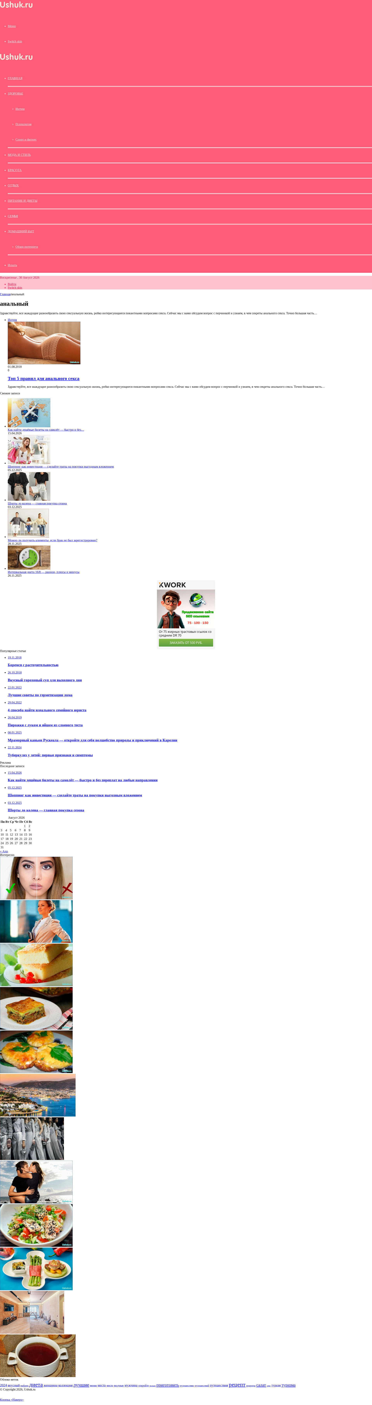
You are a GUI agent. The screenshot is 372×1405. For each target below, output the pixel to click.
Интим (20, 109)
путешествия (219, 1385)
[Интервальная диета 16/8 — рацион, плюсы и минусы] (29, 568)
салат (261, 1385)
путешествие (187, 1385)
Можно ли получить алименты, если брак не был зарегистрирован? (52, 540)
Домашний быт (21, 231)
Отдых (13, 185)
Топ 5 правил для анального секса (43, 378)
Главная (5, 294)
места (102, 1385)
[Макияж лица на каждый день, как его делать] (36, 898)
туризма (288, 1385)
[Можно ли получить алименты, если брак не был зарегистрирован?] (28, 536)
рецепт (237, 1384)
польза (153, 1386)
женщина (51, 1385)
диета (36, 1384)
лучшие (81, 1384)
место (110, 1385)
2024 (3, 1385)
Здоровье (15, 93)
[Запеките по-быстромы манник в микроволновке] (36, 985)
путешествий (202, 1385)
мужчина (131, 1385)
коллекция (65, 1385)
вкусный (14, 1385)
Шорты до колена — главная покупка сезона (37, 503)
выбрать (24, 1385)
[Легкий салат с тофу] (36, 1245)
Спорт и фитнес (26, 139)
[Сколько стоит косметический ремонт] (32, 1332)
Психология (23, 124)
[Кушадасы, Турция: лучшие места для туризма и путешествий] (38, 1115)
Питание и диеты (22, 200)
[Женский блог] (16, 7)
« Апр (4, 851)
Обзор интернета (27, 246)
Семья (13, 216)
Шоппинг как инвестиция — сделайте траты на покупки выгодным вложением (61, 466)
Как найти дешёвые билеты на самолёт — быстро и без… (46, 429)
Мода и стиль (19, 154)
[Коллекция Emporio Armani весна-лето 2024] (32, 1159)
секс (269, 1385)
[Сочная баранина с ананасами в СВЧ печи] (36, 1072)
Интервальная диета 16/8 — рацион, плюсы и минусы (43, 572)
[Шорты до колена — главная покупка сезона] (29, 500)
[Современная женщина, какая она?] (36, 941)
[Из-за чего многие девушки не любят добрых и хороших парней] (36, 1202)
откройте (143, 1385)
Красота (15, 170)
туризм (276, 1385)
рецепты (251, 1385)
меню (93, 1385)
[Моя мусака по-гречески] (36, 1028)
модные (119, 1385)
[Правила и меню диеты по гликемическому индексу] (36, 1289)
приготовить (167, 1385)
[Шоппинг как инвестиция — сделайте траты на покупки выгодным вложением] (29, 463)
